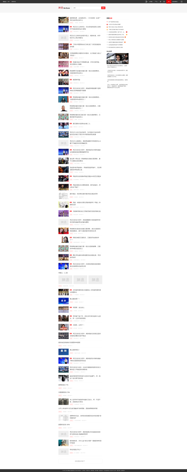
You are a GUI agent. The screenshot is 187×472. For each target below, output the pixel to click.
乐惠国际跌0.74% (64, 392)
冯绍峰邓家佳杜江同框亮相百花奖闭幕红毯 (86, 211)
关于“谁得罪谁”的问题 (113, 22)
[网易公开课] (151, 1)
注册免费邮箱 (174, 1)
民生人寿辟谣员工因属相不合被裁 (116, 39)
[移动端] (147, 1)
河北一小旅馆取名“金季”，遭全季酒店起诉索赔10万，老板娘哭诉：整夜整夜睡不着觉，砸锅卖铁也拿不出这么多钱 (117, 86)
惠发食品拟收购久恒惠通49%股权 (69, 342)
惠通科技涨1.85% (64, 425)
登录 (169, 1)
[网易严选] (156, 1)
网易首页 (4, 1)
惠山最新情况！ (75, 350)
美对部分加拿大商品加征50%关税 (116, 37)
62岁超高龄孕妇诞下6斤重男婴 (116, 44)
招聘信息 (92, 470)
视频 (71, 31)
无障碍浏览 (13, 1)
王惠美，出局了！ (78, 325)
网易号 (71, 22)
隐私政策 (101, 470)
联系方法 (88, 470)
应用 (8, 1)
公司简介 (84, 470)
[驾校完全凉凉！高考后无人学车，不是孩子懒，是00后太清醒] (118, 58)
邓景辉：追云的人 (78, 307)
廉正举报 (118, 470)
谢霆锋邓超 (76, 80)
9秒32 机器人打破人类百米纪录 (116, 27)
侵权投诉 (123, 470)
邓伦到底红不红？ (75, 450)
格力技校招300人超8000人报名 (116, 47)
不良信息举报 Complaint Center (110, 470)
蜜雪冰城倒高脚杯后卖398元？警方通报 (117, 34)
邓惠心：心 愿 (63, 273)
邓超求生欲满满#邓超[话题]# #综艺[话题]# (86, 176)
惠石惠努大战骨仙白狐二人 (81, 124)
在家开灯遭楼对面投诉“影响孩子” (116, 42)
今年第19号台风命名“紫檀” (115, 24)
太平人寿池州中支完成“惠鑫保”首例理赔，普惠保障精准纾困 (77, 408)
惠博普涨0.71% (63, 385)
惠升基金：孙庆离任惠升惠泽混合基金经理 (84, 194)
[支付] (161, 1)
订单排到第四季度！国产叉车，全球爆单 (117, 32)
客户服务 (96, 470)
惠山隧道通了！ (75, 299)
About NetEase (78, 470)
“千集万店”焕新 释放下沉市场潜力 (116, 29)
